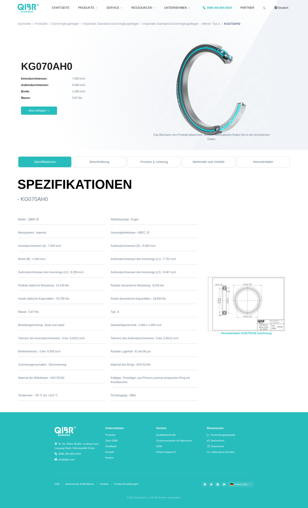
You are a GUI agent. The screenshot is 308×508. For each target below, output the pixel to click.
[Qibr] (65, 431)
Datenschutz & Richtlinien (79, 483)
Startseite (24, 24)
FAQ (57, 483)
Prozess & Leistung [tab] (154, 162)
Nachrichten (217, 440)
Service (161, 428)
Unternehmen (114, 428)
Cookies (104, 483)
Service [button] (112, 7)
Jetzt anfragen (37, 110)
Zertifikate (111, 446)
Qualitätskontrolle (166, 434)
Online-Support (164, 452)
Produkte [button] (86, 7)
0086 (219, 7)
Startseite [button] (61, 7)
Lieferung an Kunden (222, 452)
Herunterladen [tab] (263, 162)
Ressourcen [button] (141, 7)
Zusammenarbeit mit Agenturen (174, 440)
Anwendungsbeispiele (222, 434)
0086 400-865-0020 (69, 453)
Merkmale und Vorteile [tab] (209, 162)
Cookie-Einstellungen (126, 483)
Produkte (41, 24)
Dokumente (217, 446)
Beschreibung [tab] (99, 162)
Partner (247, 7)
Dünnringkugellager (65, 24)
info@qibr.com (66, 459)
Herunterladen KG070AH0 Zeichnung (246, 333)
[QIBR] (28, 8)
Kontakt (109, 452)
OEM (159, 446)
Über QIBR (111, 440)
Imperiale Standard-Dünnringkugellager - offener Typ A (181, 24)
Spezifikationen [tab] (45, 162)
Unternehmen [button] (175, 7)
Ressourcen (215, 428)
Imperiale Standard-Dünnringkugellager (111, 24)
